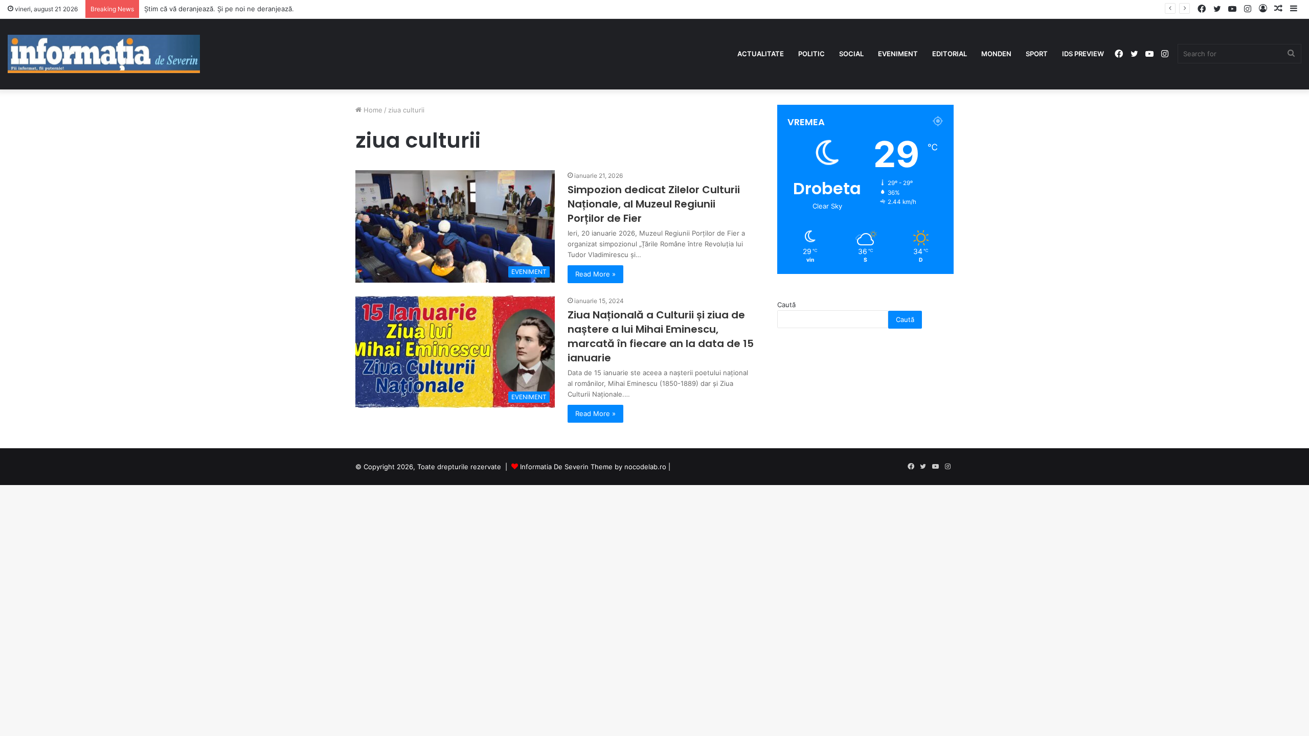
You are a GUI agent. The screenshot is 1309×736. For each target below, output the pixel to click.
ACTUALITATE (760, 54)
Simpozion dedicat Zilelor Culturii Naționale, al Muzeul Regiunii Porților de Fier (654, 203)
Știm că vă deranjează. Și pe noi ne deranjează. (219, 9)
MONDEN (996, 54)
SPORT (1037, 54)
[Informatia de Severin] (104, 54)
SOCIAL (851, 54)
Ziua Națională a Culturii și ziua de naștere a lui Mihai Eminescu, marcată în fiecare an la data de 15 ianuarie (661, 336)
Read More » (595, 274)
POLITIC (811, 54)
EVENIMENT (898, 54)
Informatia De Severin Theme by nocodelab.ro (593, 467)
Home (372, 110)
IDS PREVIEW (1083, 54)
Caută (786, 305)
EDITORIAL (949, 54)
